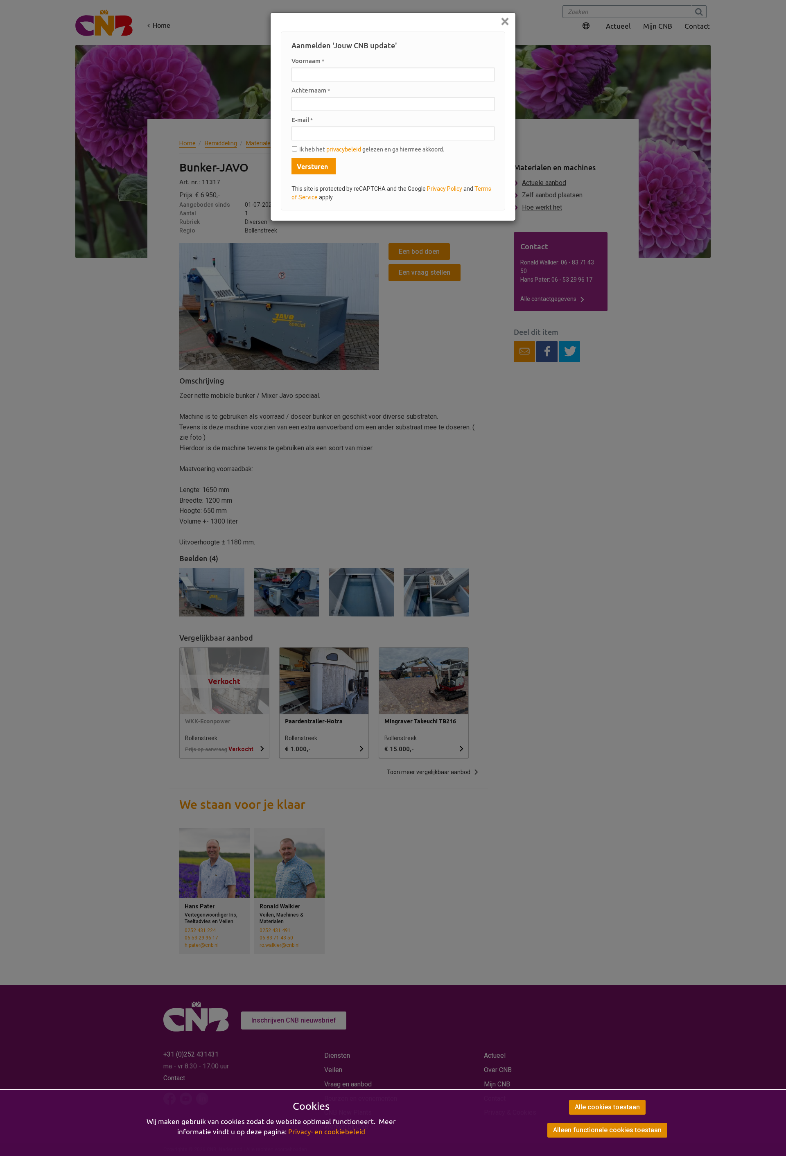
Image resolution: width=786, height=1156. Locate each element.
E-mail (302, 119)
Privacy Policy (444, 188)
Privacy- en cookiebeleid (326, 1132)
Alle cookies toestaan (607, 1107)
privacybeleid (343, 149)
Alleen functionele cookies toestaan (607, 1130)
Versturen (312, 166)
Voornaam (307, 60)
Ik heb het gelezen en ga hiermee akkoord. (371, 149)
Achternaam (310, 90)
